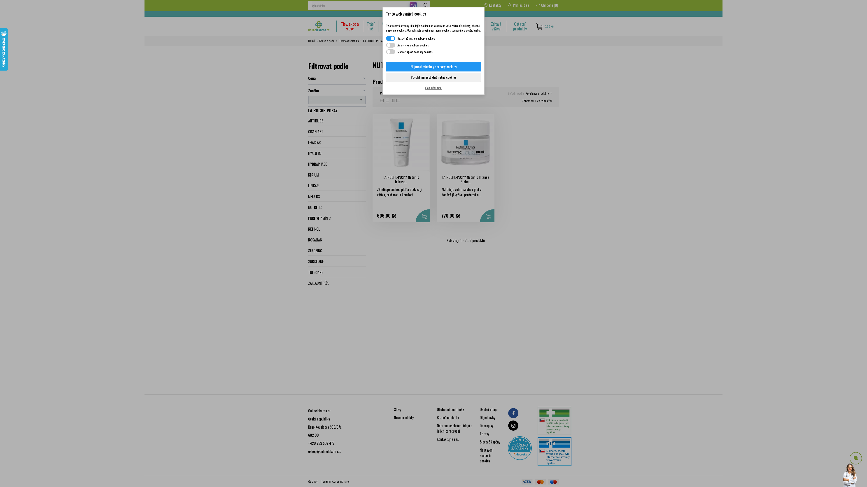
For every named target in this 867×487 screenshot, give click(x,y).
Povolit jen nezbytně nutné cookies (433, 77)
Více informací (433, 87)
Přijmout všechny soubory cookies (433, 66)
